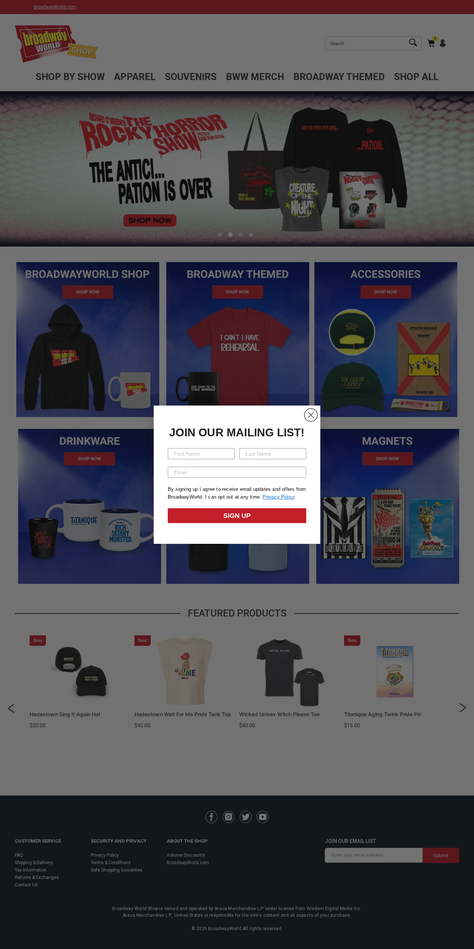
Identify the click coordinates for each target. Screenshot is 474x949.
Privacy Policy (279, 497)
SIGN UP (237, 515)
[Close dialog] (310, 415)
